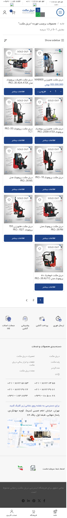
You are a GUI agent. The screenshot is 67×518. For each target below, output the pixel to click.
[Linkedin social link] (28, 501)
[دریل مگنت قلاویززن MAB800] (49, 62)
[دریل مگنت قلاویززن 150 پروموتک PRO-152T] (18, 209)
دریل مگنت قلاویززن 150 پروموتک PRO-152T (21, 228)
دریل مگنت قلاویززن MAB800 (49, 80)
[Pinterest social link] (33, 501)
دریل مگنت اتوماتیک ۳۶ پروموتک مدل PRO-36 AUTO (49, 277)
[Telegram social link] (23, 501)
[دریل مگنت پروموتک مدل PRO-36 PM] (49, 209)
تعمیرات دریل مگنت (25, 356)
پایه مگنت (55, 362)
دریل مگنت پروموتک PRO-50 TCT (19, 130)
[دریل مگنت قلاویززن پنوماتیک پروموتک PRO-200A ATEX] (49, 111)
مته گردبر (55, 368)
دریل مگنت (54, 356)
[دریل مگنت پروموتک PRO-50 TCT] (18, 111)
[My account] (4, 12)
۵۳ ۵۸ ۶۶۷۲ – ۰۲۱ (17, 383)
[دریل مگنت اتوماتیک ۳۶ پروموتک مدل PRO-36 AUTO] (49, 258)
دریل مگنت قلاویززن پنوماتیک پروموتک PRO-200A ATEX (49, 130)
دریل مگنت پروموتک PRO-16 (49, 177)
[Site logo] (33, 12)
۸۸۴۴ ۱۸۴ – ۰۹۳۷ (17, 396)
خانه (62, 24)
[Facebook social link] (44, 501)
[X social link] (39, 501)
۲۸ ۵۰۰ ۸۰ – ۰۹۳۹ (44, 396)
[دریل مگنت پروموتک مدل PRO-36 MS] (18, 160)
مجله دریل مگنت (27, 370)
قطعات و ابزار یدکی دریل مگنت (23, 363)
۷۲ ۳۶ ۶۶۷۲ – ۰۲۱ (17, 389)
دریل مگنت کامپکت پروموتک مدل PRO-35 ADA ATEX (20, 81)
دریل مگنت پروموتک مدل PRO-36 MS (21, 179)
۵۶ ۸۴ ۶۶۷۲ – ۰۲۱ (56, 3)
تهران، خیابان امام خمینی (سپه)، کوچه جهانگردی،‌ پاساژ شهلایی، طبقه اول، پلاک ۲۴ (33, 413)
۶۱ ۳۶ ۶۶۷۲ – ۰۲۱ (44, 389)
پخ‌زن (57, 373)
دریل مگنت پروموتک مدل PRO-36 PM (51, 228)
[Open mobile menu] (60, 12)
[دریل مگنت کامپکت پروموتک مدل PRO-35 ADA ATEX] (18, 62)
